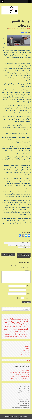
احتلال (23, 319)
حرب (14, 329)
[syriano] (10, 9)
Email (29, 289)
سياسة (14, 334)
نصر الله (9, 336)
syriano (15, 416)
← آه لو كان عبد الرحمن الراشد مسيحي (9, 255)
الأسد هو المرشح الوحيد (25, 245)
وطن (6, 336)
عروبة (26, 336)
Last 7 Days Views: (21, 393)
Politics (29, 18)
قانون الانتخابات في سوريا (24, 247)
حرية (25, 331)
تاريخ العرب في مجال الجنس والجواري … (19, 372)
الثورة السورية (10, 321)
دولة (13, 331)
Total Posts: (23, 401)
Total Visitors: (21, 397)
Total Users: (22, 405)
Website (28, 293)
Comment (28, 270)
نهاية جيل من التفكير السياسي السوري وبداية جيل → (24, 255)
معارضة (12, 336)
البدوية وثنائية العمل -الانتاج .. (22, 374)
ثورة (18, 329)
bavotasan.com (23, 418)
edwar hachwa (11, 28)
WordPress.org (25, 354)
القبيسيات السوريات (24, 370)
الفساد (15, 323)
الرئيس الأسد (21, 324)
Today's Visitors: (23, 391)
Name (29, 286)
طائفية (6, 334)
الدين (27, 324)
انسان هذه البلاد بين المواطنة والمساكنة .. (19, 378)
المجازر (23, 326)
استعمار (17, 319)
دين (22, 334)
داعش (16, 331)
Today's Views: (23, 389)
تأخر (21, 329)
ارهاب (20, 319)
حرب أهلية (8, 329)
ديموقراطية (25, 334)
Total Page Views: (23, 399)
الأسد (26, 321)
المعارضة (16, 326)
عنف (23, 336)
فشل (15, 336)
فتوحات (21, 336)
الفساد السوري (10, 323)
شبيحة (10, 334)
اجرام (25, 319)
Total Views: (22, 395)
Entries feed (26, 350)
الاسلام (22, 321)
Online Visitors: (24, 387)
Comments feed (25, 352)
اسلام (11, 319)
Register (26, 346)
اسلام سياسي (6, 319)
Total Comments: (21, 403)
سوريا (17, 334)
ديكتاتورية (9, 331)
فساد (18, 336)
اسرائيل (14, 319)
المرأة (21, 326)
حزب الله (21, 331)
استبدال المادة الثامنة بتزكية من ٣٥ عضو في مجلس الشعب (17, 242)
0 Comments (28, 28)
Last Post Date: (16, 407)
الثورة (19, 321)
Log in (27, 348)
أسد (27, 319)
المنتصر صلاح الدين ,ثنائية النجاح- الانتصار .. (18, 376)
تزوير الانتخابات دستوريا (13, 245)
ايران (11, 326)
